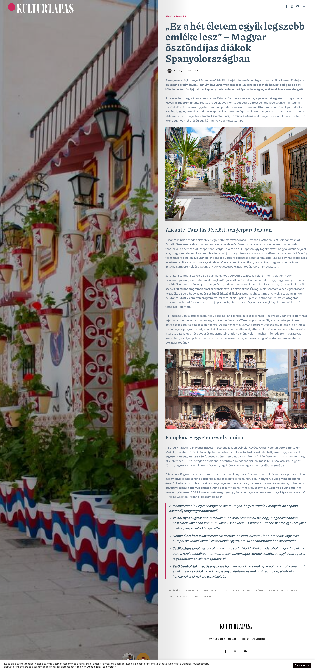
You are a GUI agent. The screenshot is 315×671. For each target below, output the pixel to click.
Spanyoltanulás (175, 16)
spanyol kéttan (213, 590)
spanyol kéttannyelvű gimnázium (245, 590)
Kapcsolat (244, 639)
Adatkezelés (258, 639)
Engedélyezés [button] (302, 665)
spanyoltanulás (202, 597)
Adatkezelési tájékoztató (101, 666)
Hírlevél (232, 639)
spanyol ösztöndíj (178, 597)
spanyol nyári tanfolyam (283, 590)
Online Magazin (217, 639)
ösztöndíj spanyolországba (183, 590)
